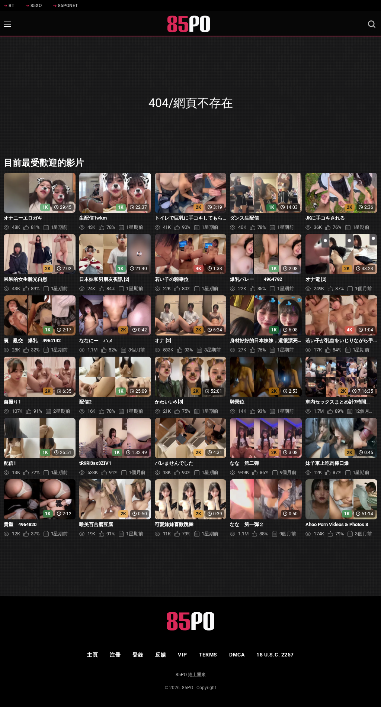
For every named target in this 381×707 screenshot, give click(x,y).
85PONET (68, 5)
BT (11, 5)
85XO (36, 5)
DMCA (236, 655)
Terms (208, 655)
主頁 (92, 655)
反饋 (160, 655)
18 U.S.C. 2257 (275, 655)
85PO (187, 687)
